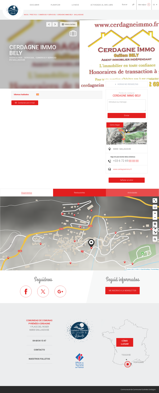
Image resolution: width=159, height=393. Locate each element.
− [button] (155, 217)
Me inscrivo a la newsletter (122, 290)
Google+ (60, 291)
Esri (133, 269)
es (154, 5)
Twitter (43, 291)
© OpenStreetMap (145, 269)
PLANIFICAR (55, 5)
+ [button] (155, 213)
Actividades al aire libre (102, 5)
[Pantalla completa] (155, 200)
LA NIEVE (75, 5)
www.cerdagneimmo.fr (122, 169)
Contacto (39, 350)
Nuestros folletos (39, 359)
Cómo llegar (115, 125)
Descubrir (34, 5)
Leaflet (129, 269)
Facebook (26, 291)
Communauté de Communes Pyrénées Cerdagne (138, 389)
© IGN (137, 269)
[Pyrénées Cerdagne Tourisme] (13, 10)
